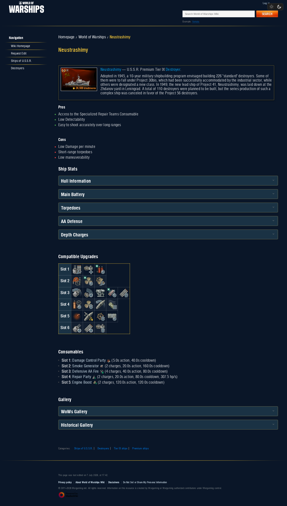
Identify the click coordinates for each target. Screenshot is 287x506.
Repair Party (81, 377)
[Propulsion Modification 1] (88, 305)
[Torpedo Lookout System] (77, 316)
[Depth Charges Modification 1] (112, 305)
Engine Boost (82, 383)
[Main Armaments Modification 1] (77, 269)
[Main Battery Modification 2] (77, 293)
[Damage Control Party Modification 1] (100, 269)
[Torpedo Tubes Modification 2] (88, 328)
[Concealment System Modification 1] (88, 316)
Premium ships (140, 448)
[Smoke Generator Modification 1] (112, 293)
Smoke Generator (85, 366)
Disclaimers (114, 482)
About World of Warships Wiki (90, 482)
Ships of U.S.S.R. (83, 448)
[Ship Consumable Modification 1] (112, 316)
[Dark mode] (279, 6)
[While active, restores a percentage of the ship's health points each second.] (94, 377)
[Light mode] (271, 6)
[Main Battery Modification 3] (77, 328)
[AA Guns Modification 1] (88, 293)
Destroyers (103, 448)
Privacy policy (65, 482)
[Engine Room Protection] (100, 281)
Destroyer (173, 70)
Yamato (195, 21)
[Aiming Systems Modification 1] (100, 293)
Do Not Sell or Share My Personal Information (145, 482)
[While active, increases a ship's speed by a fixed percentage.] (95, 383)
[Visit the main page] (25, 13)
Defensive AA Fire (85, 372)
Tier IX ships (120, 448)
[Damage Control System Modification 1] (77, 281)
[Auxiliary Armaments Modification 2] (100, 328)
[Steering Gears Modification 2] (100, 316)
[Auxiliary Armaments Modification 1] (88, 269)
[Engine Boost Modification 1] (88, 281)
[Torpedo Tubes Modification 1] (124, 293)
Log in (266, 3)
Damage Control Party (89, 361)
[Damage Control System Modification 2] (77, 305)
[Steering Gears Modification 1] (100, 305)
